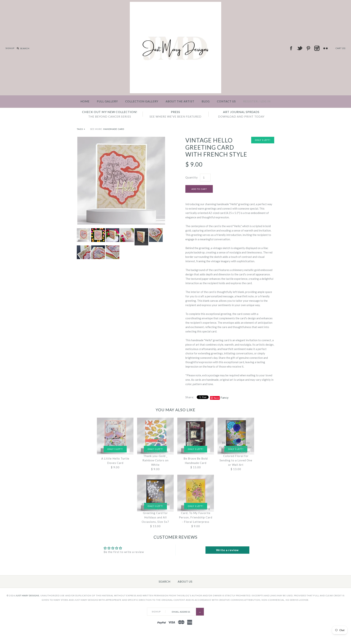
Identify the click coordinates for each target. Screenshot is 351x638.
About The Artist (180, 101)
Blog (206, 101)
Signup (9, 48)
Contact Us (226, 101)
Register (250, 101)
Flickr (325, 48)
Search (164, 581)
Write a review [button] (227, 550)
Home (85, 101)
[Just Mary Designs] (175, 4)
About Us (185, 581)
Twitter (300, 48)
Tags (81, 129)
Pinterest (308, 48)
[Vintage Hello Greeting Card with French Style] (121, 139)
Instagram (317, 48)
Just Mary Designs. (28, 595)
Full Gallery (107, 101)
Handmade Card (113, 129)
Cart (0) (340, 48)
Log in (266, 101)
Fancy (224, 397)
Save (216, 397)
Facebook (291, 48)
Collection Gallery (141, 101)
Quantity (191, 177)
